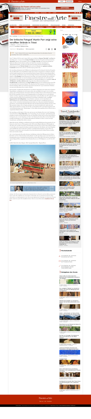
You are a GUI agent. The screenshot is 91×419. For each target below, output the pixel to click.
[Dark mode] (55, 49)
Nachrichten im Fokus (40, 27)
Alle (10, 27)
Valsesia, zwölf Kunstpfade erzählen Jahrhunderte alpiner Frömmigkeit (67, 187)
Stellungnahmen (55, 25)
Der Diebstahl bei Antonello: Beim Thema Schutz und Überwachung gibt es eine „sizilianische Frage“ (69, 382)
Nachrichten (13, 25)
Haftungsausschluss (24, 46)
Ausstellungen (24, 27)
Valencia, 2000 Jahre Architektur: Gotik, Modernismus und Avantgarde (68, 209)
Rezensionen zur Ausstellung (40, 25)
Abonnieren (69, 1)
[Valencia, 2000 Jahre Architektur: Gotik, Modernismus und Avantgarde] (69, 205)
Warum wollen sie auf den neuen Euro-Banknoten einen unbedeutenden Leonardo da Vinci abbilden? (69, 277)
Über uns (37, 12)
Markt (66, 27)
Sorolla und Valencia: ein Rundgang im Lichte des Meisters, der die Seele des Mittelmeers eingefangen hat (69, 243)
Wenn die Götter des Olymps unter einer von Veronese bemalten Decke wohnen (69, 167)
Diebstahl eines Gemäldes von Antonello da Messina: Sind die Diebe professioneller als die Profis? (69, 302)
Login (61, 1)
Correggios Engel (63, 359)
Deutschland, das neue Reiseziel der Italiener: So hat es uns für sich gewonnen (69, 325)
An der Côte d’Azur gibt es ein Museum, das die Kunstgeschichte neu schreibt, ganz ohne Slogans (69, 145)
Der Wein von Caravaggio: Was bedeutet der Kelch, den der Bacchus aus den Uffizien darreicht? (69, 134)
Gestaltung (71, 25)
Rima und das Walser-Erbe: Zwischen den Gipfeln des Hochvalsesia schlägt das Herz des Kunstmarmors (69, 198)
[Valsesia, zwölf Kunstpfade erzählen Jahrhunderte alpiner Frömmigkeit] (69, 183)
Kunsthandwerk (49, 27)
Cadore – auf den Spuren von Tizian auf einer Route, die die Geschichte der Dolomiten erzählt (69, 177)
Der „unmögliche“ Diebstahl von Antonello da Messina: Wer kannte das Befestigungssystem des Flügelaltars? (69, 289)
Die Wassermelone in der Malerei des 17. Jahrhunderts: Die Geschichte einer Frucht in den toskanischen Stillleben (69, 156)
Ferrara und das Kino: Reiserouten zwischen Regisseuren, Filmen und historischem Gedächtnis (68, 220)
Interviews (32, 27)
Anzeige (54, 12)
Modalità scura (73, 405)
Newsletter (43, 12)
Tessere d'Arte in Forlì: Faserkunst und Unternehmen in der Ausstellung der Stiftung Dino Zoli (69, 231)
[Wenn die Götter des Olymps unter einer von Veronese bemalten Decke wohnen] (69, 163)
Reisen (64, 25)
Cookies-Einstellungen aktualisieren (64, 405)
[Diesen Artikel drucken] (49, 49)
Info (50, 12)
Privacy (57, 405)
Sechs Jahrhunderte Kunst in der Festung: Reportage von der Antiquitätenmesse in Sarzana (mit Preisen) (69, 370)
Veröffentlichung (58, 27)
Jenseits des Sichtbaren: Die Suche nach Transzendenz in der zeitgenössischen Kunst (68, 348)
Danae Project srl (53, 405)
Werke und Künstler (24, 25)
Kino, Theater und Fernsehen (74, 27)
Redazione (13, 44)
